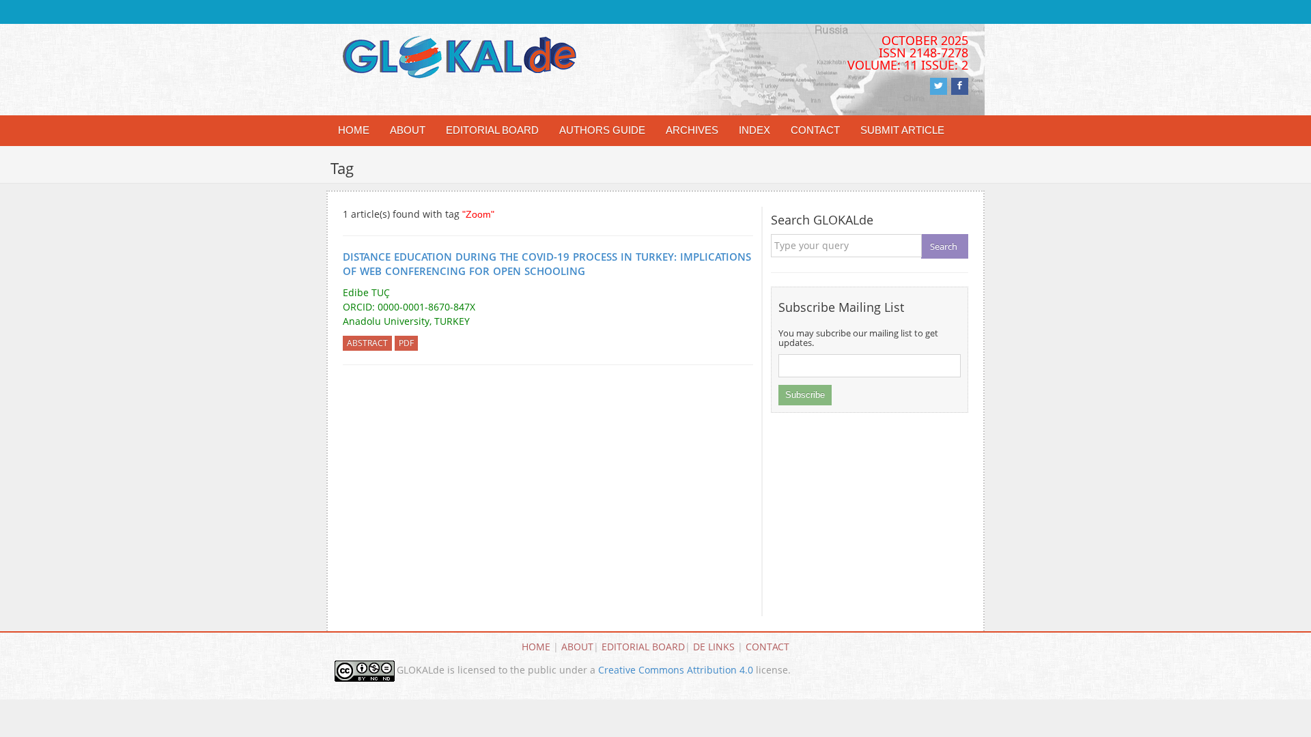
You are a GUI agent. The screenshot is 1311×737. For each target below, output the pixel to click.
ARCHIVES (692, 130)
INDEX (754, 130)
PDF (406, 343)
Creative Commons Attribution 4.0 (675, 669)
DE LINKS (714, 646)
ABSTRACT (367, 343)
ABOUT (407, 130)
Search (943, 246)
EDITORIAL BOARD (492, 130)
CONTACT (815, 130)
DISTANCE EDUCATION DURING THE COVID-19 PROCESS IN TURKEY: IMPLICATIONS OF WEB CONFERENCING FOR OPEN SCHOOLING (547, 264)
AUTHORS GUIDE (602, 130)
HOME (353, 130)
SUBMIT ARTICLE (902, 130)
